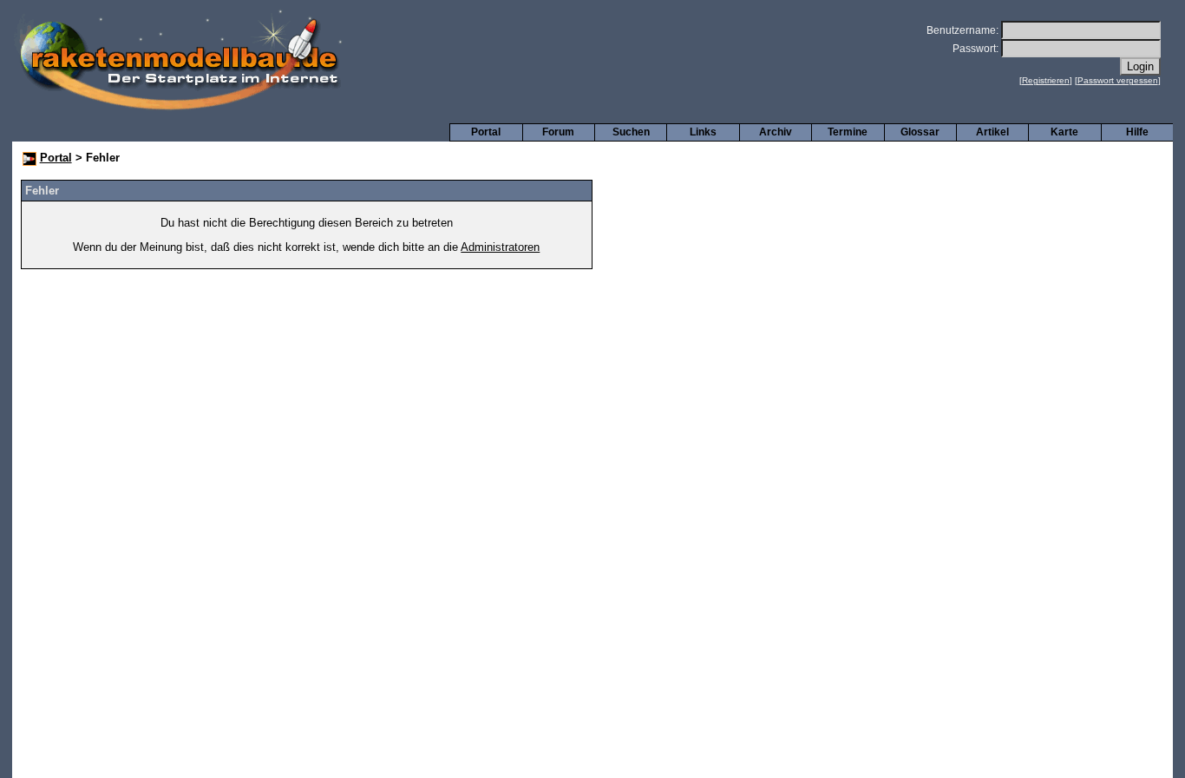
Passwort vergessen (1117, 80)
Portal (486, 132)
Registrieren (1046, 80)
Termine (847, 132)
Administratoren (500, 247)
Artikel (992, 132)
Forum (558, 132)
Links (703, 132)
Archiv (775, 132)
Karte (1064, 132)
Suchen (631, 132)
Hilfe (1137, 132)
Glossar (919, 132)
